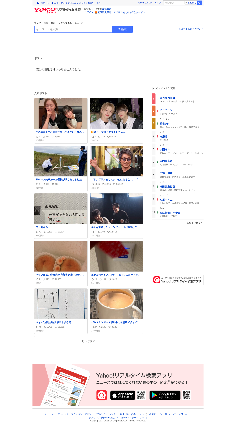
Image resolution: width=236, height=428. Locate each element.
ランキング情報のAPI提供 (102, 417)
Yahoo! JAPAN (145, 2)
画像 (46, 23)
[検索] (199, 3)
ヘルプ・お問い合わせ (180, 414)
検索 (124, 29)
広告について (138, 414)
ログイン (88, 12)
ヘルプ (157, 2)
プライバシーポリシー (82, 414)
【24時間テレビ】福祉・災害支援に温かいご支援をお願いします (68, 3)
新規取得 (106, 9)
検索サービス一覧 (158, 414)
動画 (53, 23)
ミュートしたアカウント (191, 28)
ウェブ (37, 23)
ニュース (78, 23)
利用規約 (124, 414)
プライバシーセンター (107, 414)
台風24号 (191, 3)
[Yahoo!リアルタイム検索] (57, 8)
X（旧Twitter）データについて (132, 417)
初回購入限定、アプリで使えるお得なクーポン (121, 12)
